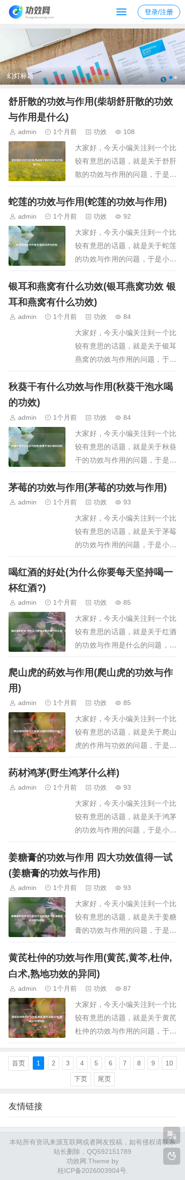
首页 (18, 1063)
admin (27, 131)
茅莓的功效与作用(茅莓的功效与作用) (88, 487)
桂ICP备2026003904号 (91, 1170)
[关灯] (171, 1156)
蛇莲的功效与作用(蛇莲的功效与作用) (88, 201)
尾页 (104, 1079)
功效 (100, 131)
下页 (80, 1079)
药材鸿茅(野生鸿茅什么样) (64, 772)
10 (169, 1063)
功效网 (76, 1161)
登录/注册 (159, 12)
